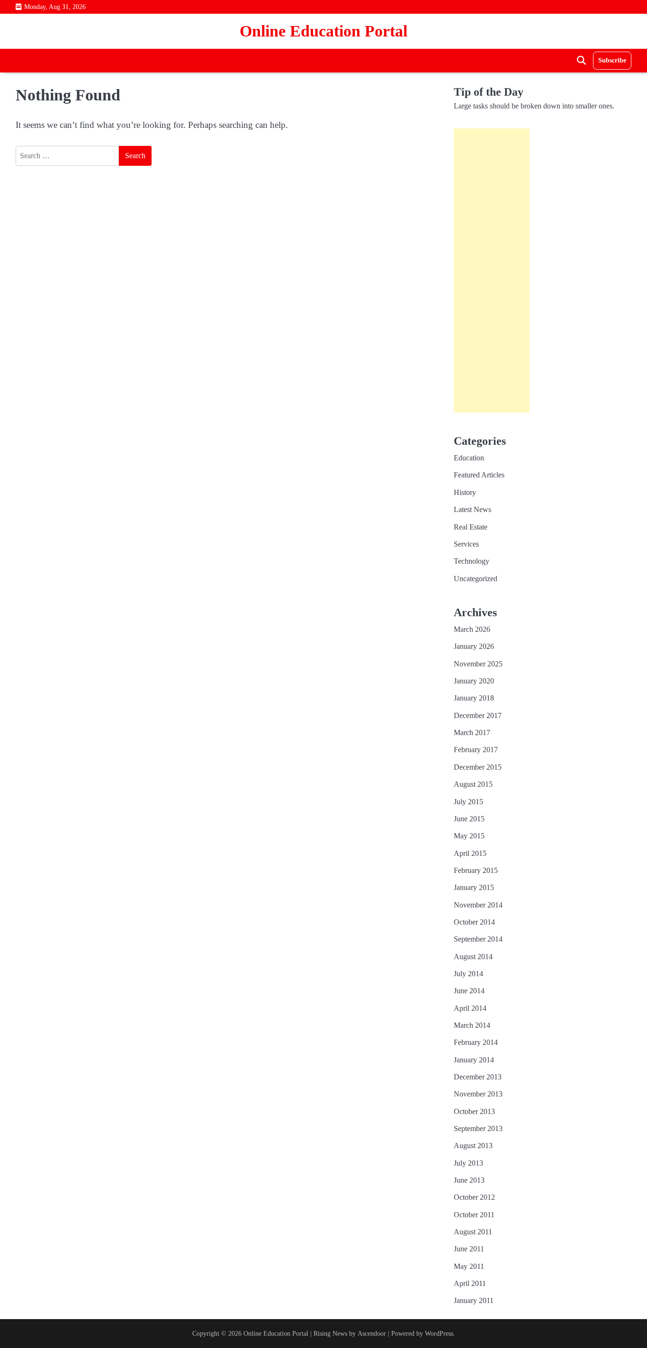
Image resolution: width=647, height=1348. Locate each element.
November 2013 (478, 1094)
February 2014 (476, 1042)
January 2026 (474, 646)
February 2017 (476, 750)
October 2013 (474, 1111)
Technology (471, 561)
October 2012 (474, 1197)
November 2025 (478, 664)
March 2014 (472, 1025)
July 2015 (468, 802)
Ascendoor (372, 1333)
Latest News (472, 509)
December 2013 (478, 1077)
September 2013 (478, 1128)
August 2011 (473, 1232)
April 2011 (470, 1283)
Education (469, 458)
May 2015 (469, 836)
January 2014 (474, 1060)
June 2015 (469, 819)
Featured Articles (479, 475)
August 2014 (473, 957)
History (465, 492)
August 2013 (473, 1145)
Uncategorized (475, 579)
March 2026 (472, 629)
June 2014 (469, 991)
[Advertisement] (492, 270)
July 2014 (468, 974)
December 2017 (478, 715)
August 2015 (473, 784)
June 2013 (469, 1180)
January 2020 (474, 681)
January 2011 (474, 1300)
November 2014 (478, 905)
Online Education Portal (323, 31)
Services (466, 544)
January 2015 (474, 887)
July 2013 (468, 1163)
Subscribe (612, 60)
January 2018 (474, 698)
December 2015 (478, 767)
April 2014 (470, 1008)
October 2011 (474, 1215)
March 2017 (472, 732)
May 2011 (469, 1266)
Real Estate (470, 527)
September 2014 (478, 939)
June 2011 (469, 1249)
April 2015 (470, 853)
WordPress (439, 1333)
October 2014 (474, 922)
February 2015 (476, 870)
